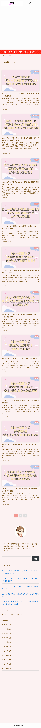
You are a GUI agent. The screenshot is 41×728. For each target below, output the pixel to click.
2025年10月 (8, 629)
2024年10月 (8, 660)
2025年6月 (7, 638)
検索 (35, 559)
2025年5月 (7, 642)
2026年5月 (7, 625)
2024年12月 (8, 651)
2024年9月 (7, 664)
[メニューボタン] (37, 3)
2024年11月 (8, 655)
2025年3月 (7, 646)
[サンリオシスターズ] (12, 3)
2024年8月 (7, 668)
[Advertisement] (20, 28)
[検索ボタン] (30, 3)
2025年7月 (7, 633)
